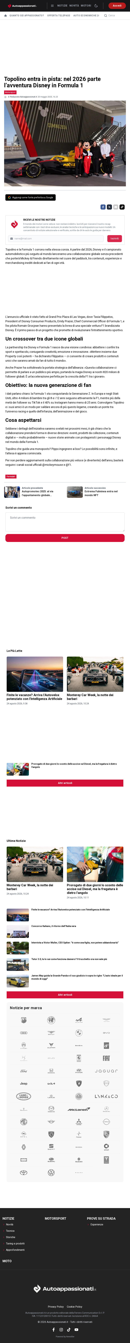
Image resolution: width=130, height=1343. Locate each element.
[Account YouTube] (76, 1330)
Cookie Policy (74, 1306)
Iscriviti (114, 238)
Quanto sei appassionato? (27, 15)
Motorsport (10, 92)
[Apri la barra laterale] (52, 6)
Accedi (117, 5)
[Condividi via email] (115, 207)
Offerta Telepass (58, 15)
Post (65, 537)
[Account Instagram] (61, 1330)
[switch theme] (96, 6)
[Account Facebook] (53, 1330)
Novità (74, 5)
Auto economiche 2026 (88, 15)
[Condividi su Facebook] (103, 207)
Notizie (62, 5)
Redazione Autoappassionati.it (23, 97)
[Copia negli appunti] (122, 207)
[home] (5, 15)
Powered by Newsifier (65, 1337)
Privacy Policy (56, 1306)
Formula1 (11, 476)
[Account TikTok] (69, 1330)
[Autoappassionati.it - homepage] (22, 6)
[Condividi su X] (109, 207)
